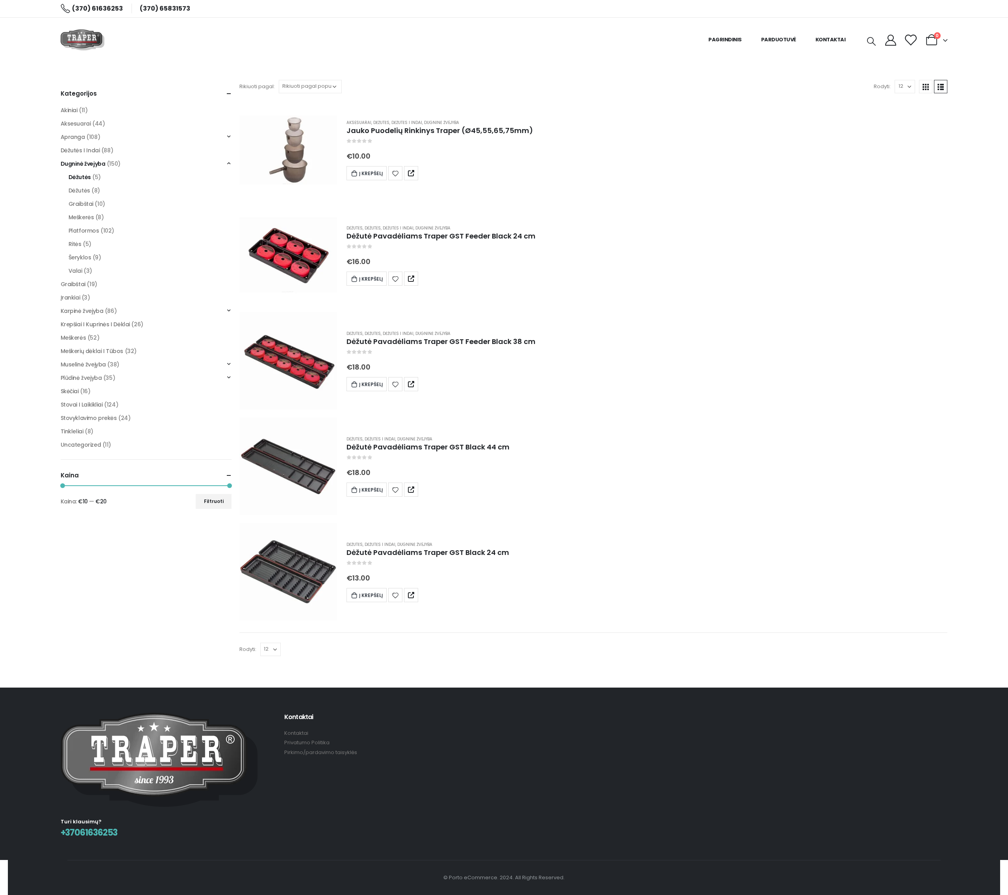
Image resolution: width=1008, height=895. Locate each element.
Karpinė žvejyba (82, 311)
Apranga (73, 137)
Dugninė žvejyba (441, 123)
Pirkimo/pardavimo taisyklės (320, 752)
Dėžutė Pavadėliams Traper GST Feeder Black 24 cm (441, 236)
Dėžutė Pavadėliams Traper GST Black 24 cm (427, 552)
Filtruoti (214, 501)
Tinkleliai (72, 431)
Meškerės (81, 217)
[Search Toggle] (871, 41)
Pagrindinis (725, 39)
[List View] (940, 86)
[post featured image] (288, 150)
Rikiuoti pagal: (257, 86)
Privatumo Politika (307, 742)
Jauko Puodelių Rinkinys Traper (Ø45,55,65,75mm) (439, 130)
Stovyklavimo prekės (89, 418)
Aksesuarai (358, 123)
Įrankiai (70, 297)
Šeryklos (80, 257)
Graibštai (81, 204)
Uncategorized (81, 445)
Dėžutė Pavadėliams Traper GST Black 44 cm (428, 447)
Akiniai (69, 110)
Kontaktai (830, 39)
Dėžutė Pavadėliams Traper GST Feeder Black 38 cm (441, 341)
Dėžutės (381, 123)
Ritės (75, 244)
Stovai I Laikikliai (82, 405)
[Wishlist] (910, 39)
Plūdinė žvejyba (81, 378)
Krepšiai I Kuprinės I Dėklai (95, 324)
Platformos (84, 231)
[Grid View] (925, 86)
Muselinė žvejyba (83, 364)
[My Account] (891, 39)
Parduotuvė (778, 39)
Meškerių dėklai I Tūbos (92, 351)
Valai (75, 271)
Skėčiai (70, 391)
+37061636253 (89, 833)
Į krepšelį (371, 173)
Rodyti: (882, 86)
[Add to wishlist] (395, 173)
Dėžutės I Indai (406, 123)
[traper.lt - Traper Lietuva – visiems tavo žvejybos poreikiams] (82, 40)
